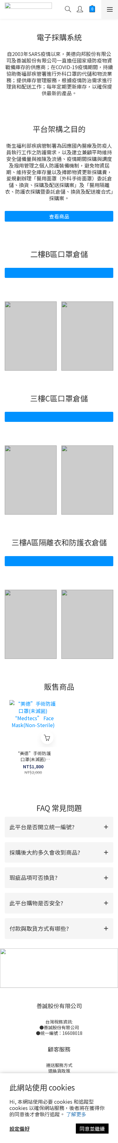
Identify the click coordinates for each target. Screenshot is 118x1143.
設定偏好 (19, 1128)
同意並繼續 (92, 1128)
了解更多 (76, 1114)
